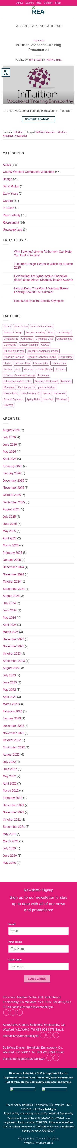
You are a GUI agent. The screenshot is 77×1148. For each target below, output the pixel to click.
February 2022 (12, 797)
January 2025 (12, 559)
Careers (29, 2)
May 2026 (9, 451)
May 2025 (9, 531)
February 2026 (12, 466)
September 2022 (14, 747)
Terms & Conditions (47, 1138)
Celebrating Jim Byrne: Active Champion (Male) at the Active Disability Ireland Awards (43, 278)
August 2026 (11, 430)
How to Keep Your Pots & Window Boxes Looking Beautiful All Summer (41, 290)
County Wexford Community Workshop (28, 171)
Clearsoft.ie (45, 1142)
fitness (7, 363)
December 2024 (13, 567)
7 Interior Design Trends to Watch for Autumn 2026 (43, 265)
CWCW (39, 132)
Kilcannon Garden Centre (17, 381)
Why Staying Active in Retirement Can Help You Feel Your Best (43, 253)
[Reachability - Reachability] (38, 12)
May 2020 (9, 862)
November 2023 (13, 646)
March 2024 (11, 632)
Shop (58, 2)
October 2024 (12, 581)
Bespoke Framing (35, 332)
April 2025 (9, 538)
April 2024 (9, 624)
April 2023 (9, 697)
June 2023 (10, 682)
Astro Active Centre (41, 326)
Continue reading (38, 119)
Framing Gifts (40, 363)
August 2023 (11, 668)
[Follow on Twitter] (20, 1012)
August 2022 (11, 754)
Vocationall (21, 135)
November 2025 (13, 487)
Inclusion (28, 369)
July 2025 (9, 516)
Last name (15, 959)
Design (7, 179)
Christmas (26, 338)
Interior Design (45, 369)
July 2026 (9, 437)
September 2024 (14, 588)
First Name (15, 941)
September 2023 (14, 660)
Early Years (10, 193)
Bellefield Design (13, 332)
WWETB (8, 405)
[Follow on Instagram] (13, 1012)
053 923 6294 (46, 1052)
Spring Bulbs (33, 399)
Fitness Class (22, 363)
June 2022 (10, 769)
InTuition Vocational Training (19, 375)
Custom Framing (29, 344)
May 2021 (9, 834)
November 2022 (13, 733)
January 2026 (12, 473)
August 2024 (11, 595)
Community (10, 344)
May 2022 (9, 776)
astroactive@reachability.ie (20, 1036)
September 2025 (14, 502)
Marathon (66, 381)
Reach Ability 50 (30, 393)
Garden (8, 200)
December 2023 (13, 639)
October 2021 (12, 819)
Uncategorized (12, 229)
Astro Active (21, 326)
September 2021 (14, 826)
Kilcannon (8, 135)
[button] (5, 12)
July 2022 (9, 761)
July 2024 (9, 603)
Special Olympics (13, 399)
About (19, 2)
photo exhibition (46, 387)
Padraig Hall (54, 60)
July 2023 (9, 675)
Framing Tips (59, 363)
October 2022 (12, 740)
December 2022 (13, 725)
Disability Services (14, 356)
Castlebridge (63, 332)
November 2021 (13, 812)
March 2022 (11, 790)
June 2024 (10, 610)
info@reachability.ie (44, 1109)
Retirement (60, 393)
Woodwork (62, 399)
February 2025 (12, 552)
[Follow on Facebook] (6, 1012)
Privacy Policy (26, 1138)
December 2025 (13, 480)
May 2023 (9, 689)
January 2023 (12, 718)
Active (7, 164)
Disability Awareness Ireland (43, 350)
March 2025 (11, 545)
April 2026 (9, 458)
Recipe (46, 393)
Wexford (48, 399)
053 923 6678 (45, 1029)
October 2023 (12, 653)
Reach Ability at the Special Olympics (39, 300)
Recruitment (11, 222)
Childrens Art (11, 338)
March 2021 (11, 841)
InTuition (38, 40)
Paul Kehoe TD (26, 387)
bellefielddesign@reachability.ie (24, 1058)
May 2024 (9, 617)
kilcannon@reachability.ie (36, 1007)
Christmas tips (64, 338)
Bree (50, 332)
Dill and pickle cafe (14, 350)
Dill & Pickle (11, 186)
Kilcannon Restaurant (46, 381)
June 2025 (10, 523)
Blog (38, 2)
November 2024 (13, 574)
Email (11, 923)
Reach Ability (11, 215)
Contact (48, 2)
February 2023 (12, 711)
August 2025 (11, 509)
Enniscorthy (65, 356)
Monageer (9, 387)
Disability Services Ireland (42, 356)
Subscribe (37, 978)
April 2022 (9, 783)
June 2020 (10, 855)
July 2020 (9, 848)
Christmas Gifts (44, 338)
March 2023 (11, 704)
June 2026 (10, 444)
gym (17, 369)
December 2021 (13, 805)
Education (49, 132)
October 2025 (12, 495)
